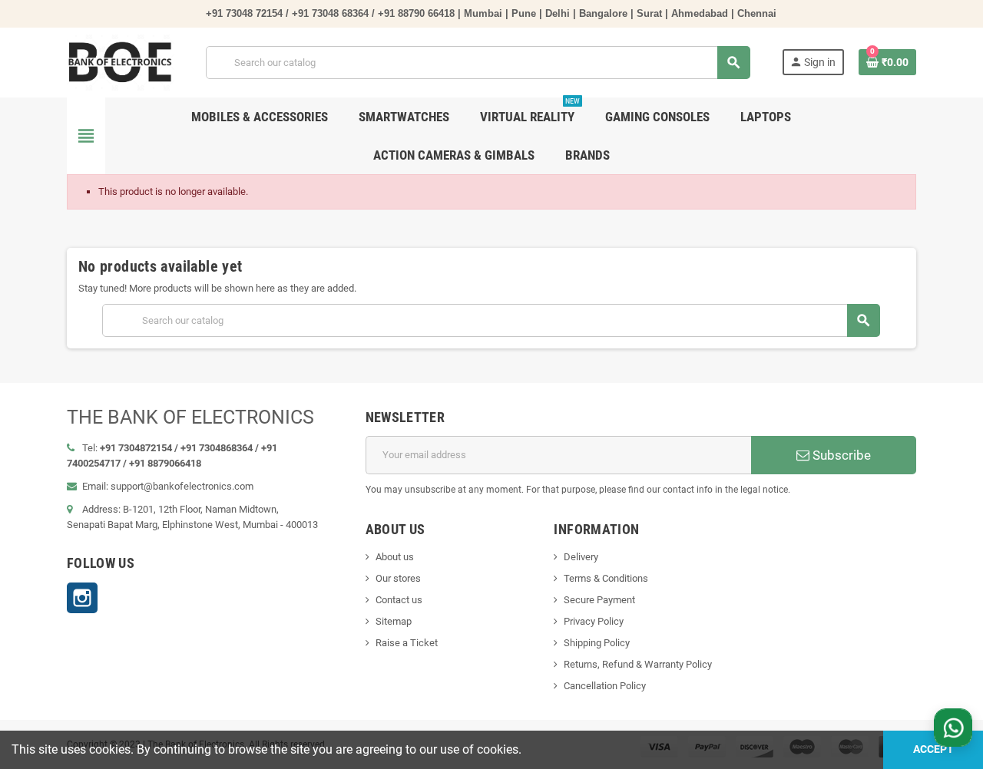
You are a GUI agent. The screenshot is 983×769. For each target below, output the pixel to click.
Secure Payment (599, 600)
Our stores (398, 578)
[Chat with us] (953, 727)
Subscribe (840, 455)
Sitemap (394, 621)
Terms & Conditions (606, 578)
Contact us (399, 600)
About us (395, 557)
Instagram (82, 598)
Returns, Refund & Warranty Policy (638, 664)
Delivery (581, 557)
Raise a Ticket (407, 643)
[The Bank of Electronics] (121, 62)
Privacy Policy (594, 621)
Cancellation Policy (605, 685)
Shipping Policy (597, 643)
